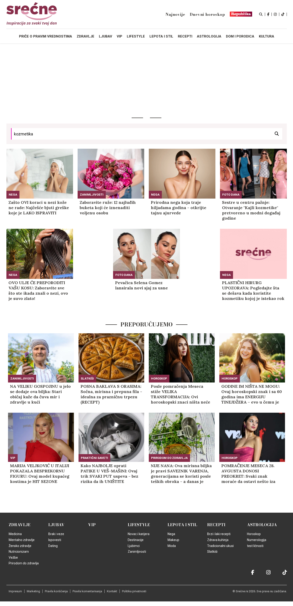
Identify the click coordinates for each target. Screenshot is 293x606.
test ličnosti (255, 546)
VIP (12, 458)
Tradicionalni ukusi (220, 546)
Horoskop (159, 378)
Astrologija (262, 525)
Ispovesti (54, 540)
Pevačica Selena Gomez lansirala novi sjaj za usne (141, 285)
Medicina (15, 534)
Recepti (216, 525)
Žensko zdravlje (20, 546)
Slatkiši (87, 378)
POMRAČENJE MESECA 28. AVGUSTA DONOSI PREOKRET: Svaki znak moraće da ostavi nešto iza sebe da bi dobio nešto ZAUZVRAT (248, 473)
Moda (172, 546)
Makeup (173, 540)
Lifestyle (139, 525)
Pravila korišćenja (56, 591)
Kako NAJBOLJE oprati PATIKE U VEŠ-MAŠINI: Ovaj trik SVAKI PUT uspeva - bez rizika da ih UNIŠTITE (109, 473)
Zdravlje (19, 525)
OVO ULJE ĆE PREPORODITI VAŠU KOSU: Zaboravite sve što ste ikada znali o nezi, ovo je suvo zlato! (38, 290)
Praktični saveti (94, 458)
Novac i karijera (138, 534)
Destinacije (136, 540)
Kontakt (112, 591)
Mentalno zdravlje (22, 540)
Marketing (33, 591)
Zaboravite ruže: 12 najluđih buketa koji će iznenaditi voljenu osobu (108, 207)
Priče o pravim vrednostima (45, 36)
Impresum (15, 591)
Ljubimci (134, 546)
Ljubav (56, 525)
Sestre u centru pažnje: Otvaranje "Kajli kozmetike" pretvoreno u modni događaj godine (251, 210)
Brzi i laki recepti (219, 534)
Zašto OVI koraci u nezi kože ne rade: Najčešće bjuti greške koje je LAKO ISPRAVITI (38, 207)
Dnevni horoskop (207, 14)
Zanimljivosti (91, 194)
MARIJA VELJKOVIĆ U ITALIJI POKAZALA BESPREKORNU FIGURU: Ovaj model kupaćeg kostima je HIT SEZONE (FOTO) (39, 473)
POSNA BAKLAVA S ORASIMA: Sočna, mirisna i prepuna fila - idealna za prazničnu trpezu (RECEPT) (111, 394)
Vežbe (13, 557)
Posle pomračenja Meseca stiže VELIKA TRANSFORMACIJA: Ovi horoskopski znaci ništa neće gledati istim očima (180, 394)
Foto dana (230, 194)
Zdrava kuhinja (217, 540)
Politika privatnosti (134, 591)
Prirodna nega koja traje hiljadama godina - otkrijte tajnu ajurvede (178, 207)
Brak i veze (56, 534)
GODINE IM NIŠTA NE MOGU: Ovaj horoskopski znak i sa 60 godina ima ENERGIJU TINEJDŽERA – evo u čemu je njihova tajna (251, 394)
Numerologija (256, 540)
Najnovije (175, 14)
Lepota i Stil (182, 525)
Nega (13, 194)
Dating (53, 546)
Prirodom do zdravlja (169, 458)
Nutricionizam (19, 551)
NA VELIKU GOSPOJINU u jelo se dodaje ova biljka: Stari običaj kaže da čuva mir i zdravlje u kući (40, 394)
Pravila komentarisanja (87, 591)
